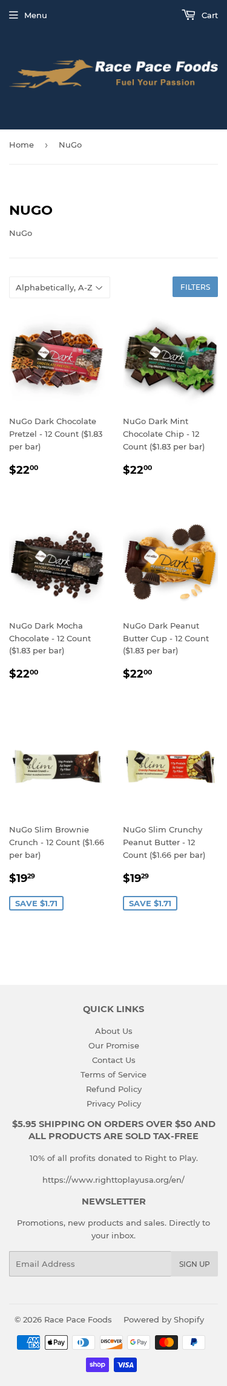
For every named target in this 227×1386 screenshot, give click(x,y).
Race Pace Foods (78, 1319)
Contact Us (114, 1060)
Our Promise (113, 1045)
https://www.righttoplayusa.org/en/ (113, 1180)
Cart (208, 15)
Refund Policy (114, 1089)
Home (21, 144)
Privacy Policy (114, 1103)
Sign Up (194, 1264)
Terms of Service (113, 1074)
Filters (195, 287)
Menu (35, 15)
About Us (114, 1031)
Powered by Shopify (163, 1319)
